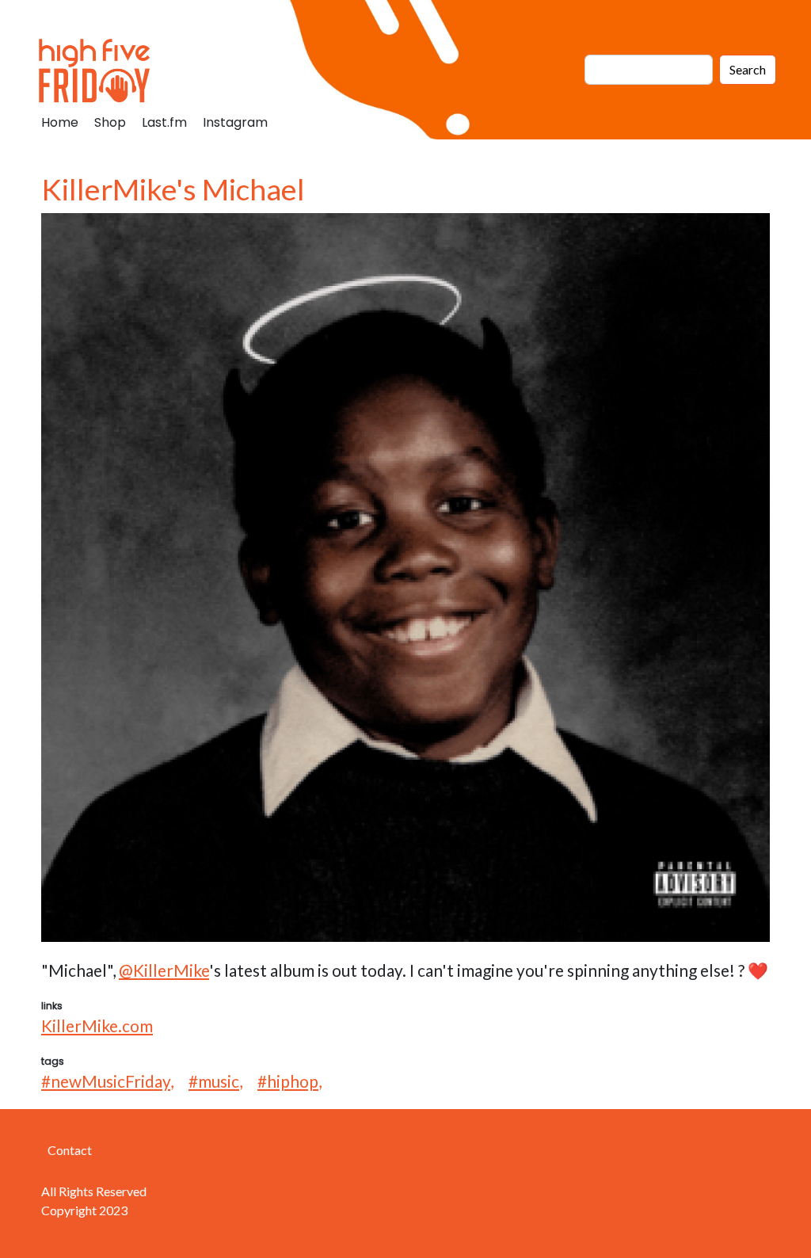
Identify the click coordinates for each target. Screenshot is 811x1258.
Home (59, 122)
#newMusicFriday (105, 1081)
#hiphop (287, 1081)
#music (213, 1081)
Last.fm (164, 122)
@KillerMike (164, 970)
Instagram (235, 122)
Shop (110, 122)
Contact (70, 1149)
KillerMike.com (97, 1025)
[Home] (100, 69)
